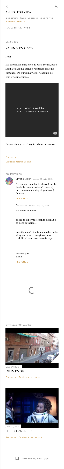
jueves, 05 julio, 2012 (43, 179)
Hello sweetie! (18, 431)
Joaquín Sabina (23, 161)
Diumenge (14, 371)
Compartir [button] (10, 157)
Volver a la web (18, 27)
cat (24, 21)
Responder (22, 198)
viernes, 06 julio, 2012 (38, 205)
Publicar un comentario (30, 377)
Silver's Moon (23, 178)
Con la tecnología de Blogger (35, 458)
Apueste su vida (18, 12)
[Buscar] (56, 5)
